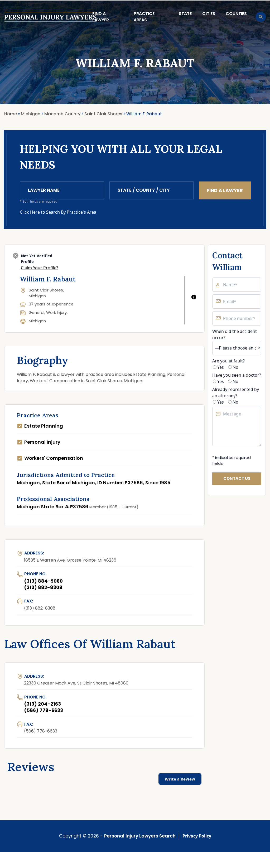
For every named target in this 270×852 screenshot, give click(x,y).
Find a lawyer (100, 17)
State (185, 14)
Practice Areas (144, 17)
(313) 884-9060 (43, 581)
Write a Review (180, 779)
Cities (208, 14)
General (36, 312)
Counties (236, 14)
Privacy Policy (196, 836)
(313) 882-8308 (43, 587)
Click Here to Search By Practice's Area (58, 212)
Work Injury (56, 312)
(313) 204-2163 (42, 704)
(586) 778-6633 (43, 710)
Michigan (37, 321)
